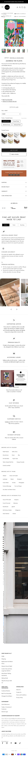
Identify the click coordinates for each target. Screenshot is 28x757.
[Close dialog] (26, 371)
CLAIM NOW (20, 384)
